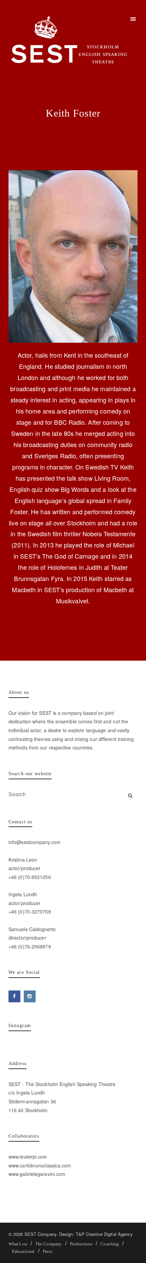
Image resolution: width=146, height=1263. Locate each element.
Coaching (110, 1243)
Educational (23, 1251)
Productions (81, 1243)
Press (47, 1251)
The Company (48, 1243)
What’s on (17, 1243)
